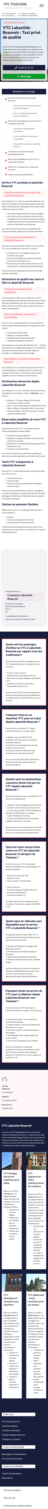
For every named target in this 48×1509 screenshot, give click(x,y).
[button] (43, 5)
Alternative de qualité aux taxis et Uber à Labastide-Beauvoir (25, 122)
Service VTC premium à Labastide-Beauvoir (22, 99)
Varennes (35, 393)
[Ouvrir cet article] (12, 1210)
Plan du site (9, 1497)
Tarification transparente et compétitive (24, 129)
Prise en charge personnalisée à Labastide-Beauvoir (25, 114)
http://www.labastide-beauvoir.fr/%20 (20, 619)
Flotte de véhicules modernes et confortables (26, 137)
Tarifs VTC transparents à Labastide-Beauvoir (23, 168)
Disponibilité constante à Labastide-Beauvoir (27, 145)
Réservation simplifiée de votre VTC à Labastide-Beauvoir (23, 160)
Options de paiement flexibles (20, 174)
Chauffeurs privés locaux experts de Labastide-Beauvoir (27, 106)
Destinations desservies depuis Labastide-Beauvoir (21, 152)
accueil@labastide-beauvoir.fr (17, 616)
